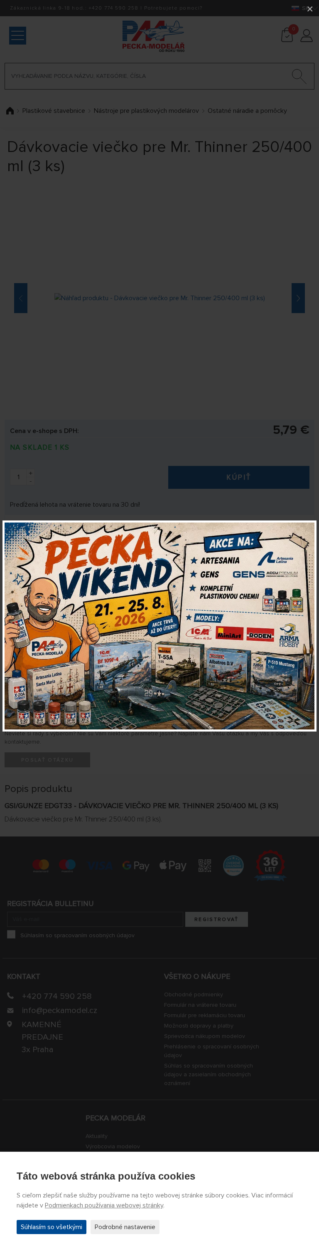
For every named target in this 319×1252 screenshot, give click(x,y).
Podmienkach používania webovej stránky (104, 1205)
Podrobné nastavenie (125, 1227)
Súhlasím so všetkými (51, 1227)
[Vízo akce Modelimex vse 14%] (159, 626)
